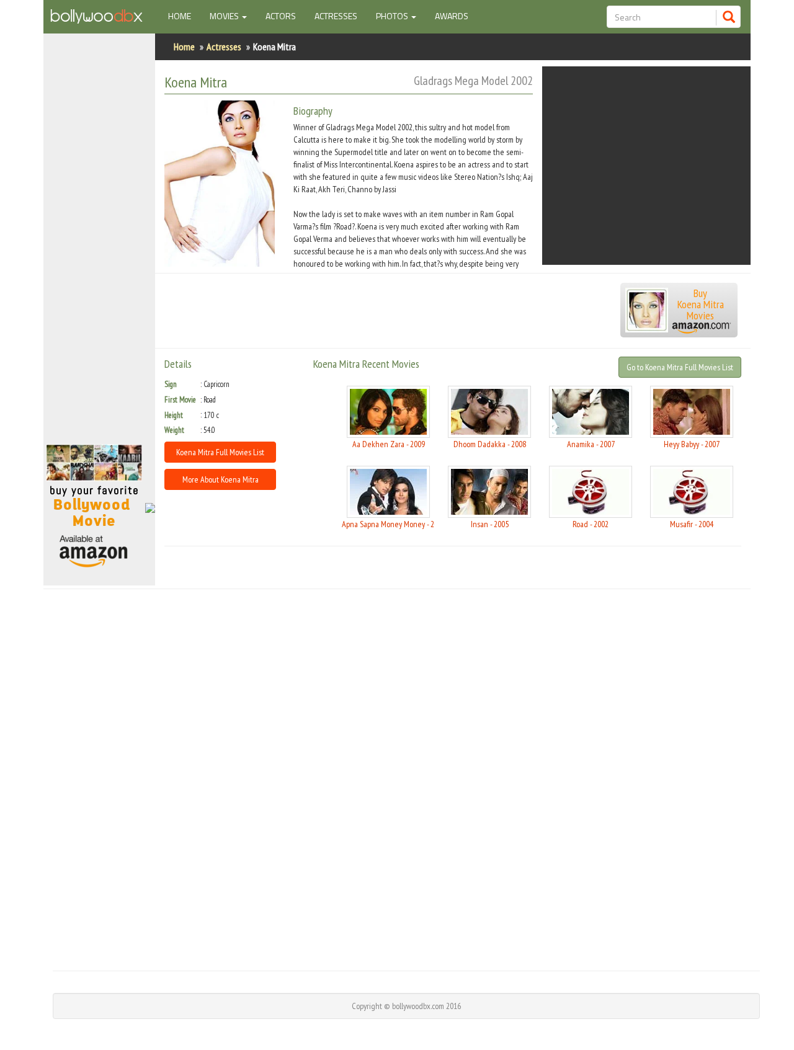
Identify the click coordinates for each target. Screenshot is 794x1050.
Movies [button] (225, 15)
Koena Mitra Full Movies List (220, 452)
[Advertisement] (99, 244)
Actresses (335, 15)
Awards (451, 15)
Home (184, 15)
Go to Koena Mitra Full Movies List (680, 367)
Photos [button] (393, 15)
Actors (280, 15)
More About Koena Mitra (220, 479)
